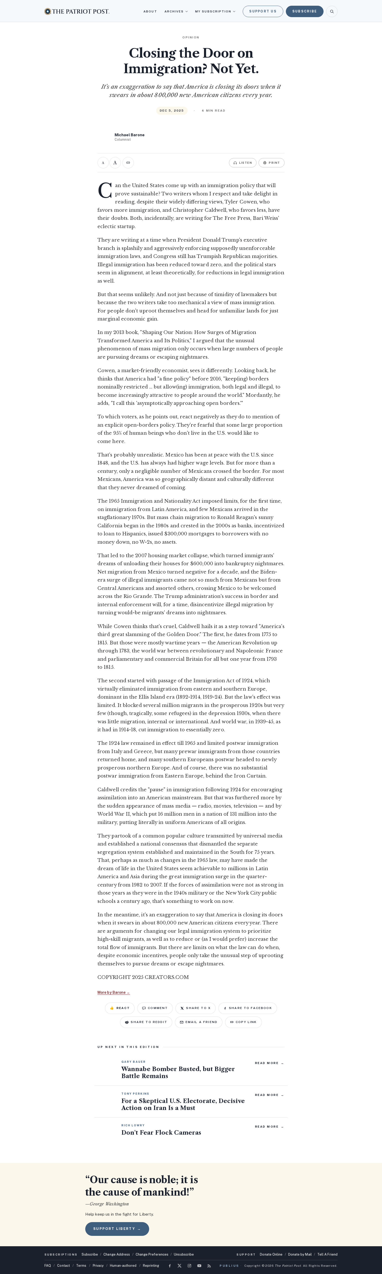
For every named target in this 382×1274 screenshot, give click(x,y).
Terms (81, 1266)
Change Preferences (152, 1254)
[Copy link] (128, 162)
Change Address (116, 1254)
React (120, 1008)
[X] (179, 1265)
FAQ (47, 1266)
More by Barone (113, 992)
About (150, 11)
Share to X (198, 1008)
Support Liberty (117, 1229)
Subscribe (304, 11)
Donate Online (271, 1254)
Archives (174, 11)
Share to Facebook (250, 1008)
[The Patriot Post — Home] (76, 11)
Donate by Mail (300, 1254)
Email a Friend (202, 1022)
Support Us (263, 11)
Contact (63, 1266)
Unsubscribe (184, 1254)
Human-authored (123, 1266)
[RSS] (209, 1265)
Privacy (98, 1266)
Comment (158, 1008)
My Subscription (213, 11)
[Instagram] (189, 1265)
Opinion (191, 37)
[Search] (332, 11)
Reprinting (151, 1266)
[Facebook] (169, 1265)
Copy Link (246, 1022)
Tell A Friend (327, 1254)
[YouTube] (199, 1265)
